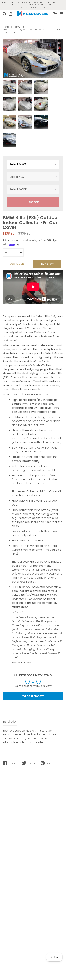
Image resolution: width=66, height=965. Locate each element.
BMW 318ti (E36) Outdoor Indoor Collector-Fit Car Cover (33, 30)
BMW (17, 27)
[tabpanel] (33, 58)
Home (6, 27)
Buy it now (47, 263)
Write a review (33, 696)
